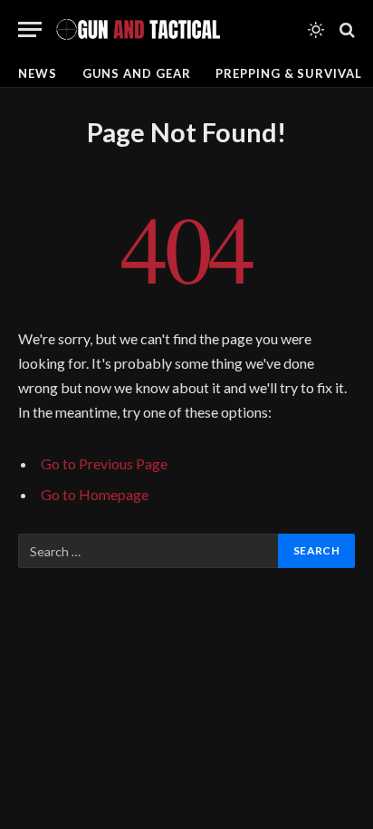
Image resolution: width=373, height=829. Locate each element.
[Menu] (30, 29)
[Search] (345, 29)
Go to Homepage (94, 494)
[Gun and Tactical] (137, 29)
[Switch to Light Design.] (316, 30)
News (37, 73)
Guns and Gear (136, 73)
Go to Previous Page (104, 463)
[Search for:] (149, 551)
